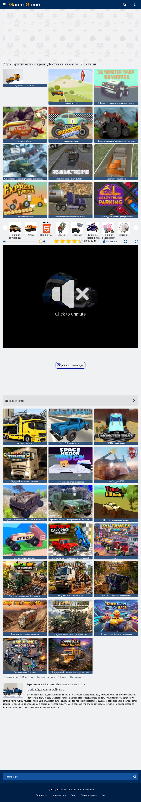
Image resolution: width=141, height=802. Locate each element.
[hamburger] (4, 4)
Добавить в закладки (72, 365)
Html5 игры (75, 677)
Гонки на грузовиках (47, 677)
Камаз (63, 677)
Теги (73, 795)
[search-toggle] (124, 4)
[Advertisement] (37, 35)
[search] (134, 776)
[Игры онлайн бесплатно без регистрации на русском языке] (24, 4)
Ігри (104, 795)
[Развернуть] (136, 241)
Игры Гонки (27, 677)
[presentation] (5, 227)
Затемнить (111, 241)
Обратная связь (88, 795)
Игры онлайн (12, 677)
